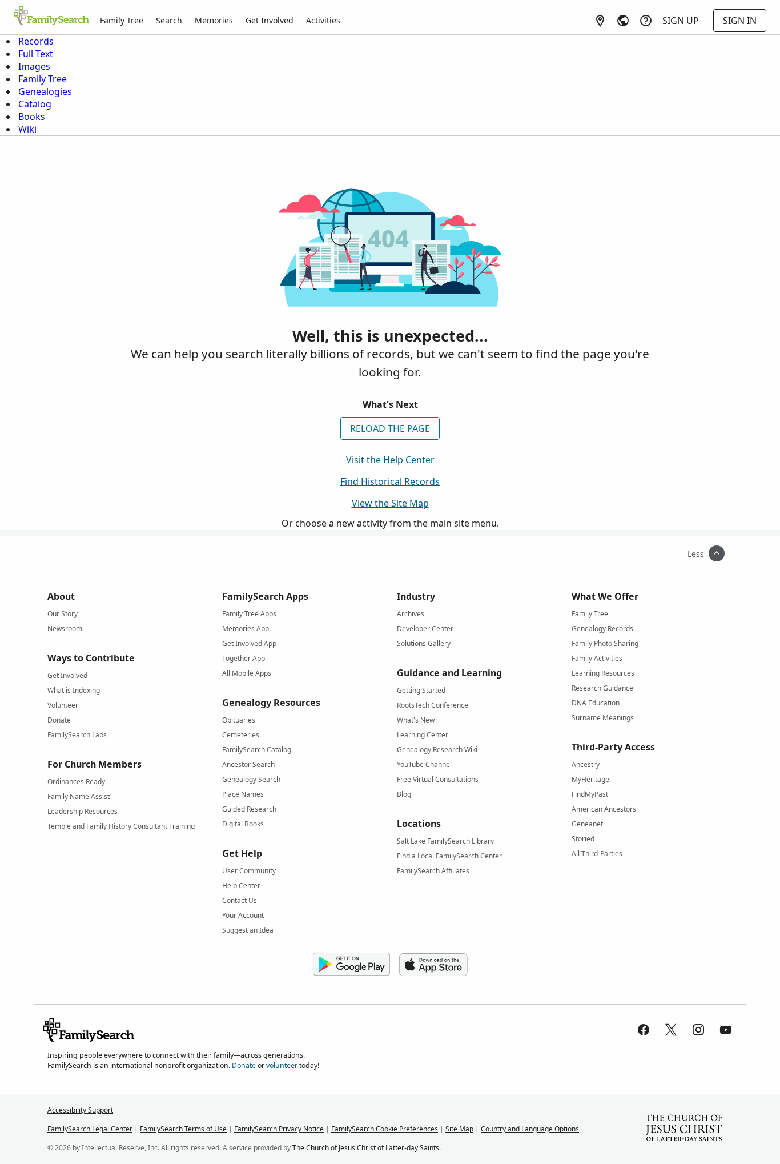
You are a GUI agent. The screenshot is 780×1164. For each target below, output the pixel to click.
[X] (671, 1029)
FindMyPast (590, 794)
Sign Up (680, 20)
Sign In (740, 20)
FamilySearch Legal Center (89, 1129)
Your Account (243, 915)
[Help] (645, 20)
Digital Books (243, 824)
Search (169, 20)
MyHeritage (590, 779)
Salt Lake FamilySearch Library (445, 841)
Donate (59, 720)
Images (34, 66)
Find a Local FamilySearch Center (449, 856)
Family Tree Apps (249, 614)
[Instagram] (698, 1029)
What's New (416, 720)
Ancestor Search (248, 764)
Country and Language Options (530, 1129)
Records (36, 41)
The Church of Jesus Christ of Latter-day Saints (365, 1148)
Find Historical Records (390, 481)
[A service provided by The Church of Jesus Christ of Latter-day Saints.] (684, 1129)
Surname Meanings (603, 718)
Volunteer (62, 705)
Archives (410, 614)
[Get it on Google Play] (351, 965)
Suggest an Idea (248, 930)
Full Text (35, 53)
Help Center (241, 885)
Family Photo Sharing (605, 643)
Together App (243, 658)
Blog (404, 794)
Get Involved (269, 20)
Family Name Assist (78, 796)
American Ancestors (604, 809)
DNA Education (596, 703)
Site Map (459, 1129)
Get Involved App (249, 643)
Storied (583, 839)
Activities (323, 20)
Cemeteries (240, 735)
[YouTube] (725, 1029)
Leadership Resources (82, 811)
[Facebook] (643, 1029)
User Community (249, 871)
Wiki (27, 129)
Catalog (34, 104)
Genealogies (45, 91)
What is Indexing (73, 690)
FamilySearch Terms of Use (183, 1129)
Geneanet (587, 824)
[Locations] (600, 20)
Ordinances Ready (76, 781)
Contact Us (239, 900)
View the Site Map (390, 503)
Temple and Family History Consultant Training (121, 826)
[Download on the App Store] (433, 964)
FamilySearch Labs (77, 735)
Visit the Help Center (390, 459)
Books (31, 116)
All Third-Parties (597, 853)
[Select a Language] (623, 20)
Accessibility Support (80, 1110)
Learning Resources (603, 673)
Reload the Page (390, 428)
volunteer (281, 1065)
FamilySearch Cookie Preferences (384, 1129)
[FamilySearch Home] (51, 16)
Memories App (245, 628)
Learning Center (422, 735)
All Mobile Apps (246, 673)
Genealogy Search (251, 779)
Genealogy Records (602, 628)
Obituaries (238, 720)
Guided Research (249, 809)
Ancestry (586, 764)
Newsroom (64, 628)
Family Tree (121, 20)
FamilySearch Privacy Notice (279, 1129)
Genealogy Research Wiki (437, 749)
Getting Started (421, 690)
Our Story (62, 614)
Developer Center (425, 628)
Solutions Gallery (424, 643)
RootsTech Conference (432, 705)
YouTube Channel (424, 764)
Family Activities (597, 658)
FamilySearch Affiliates (433, 871)
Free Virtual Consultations (438, 779)
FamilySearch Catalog (256, 749)
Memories (214, 20)
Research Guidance (602, 688)
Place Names (243, 794)
